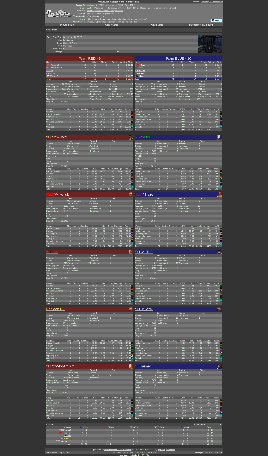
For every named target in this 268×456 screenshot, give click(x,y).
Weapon (50, 109)
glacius (113, 22)
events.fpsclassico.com (108, 13)
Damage (118, 109)
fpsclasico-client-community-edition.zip (158, 8)
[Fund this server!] (216, 20)
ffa (127, 22)
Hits (103, 109)
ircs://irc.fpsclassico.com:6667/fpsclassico (105, 10)
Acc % (127, 109)
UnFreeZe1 (92, 22)
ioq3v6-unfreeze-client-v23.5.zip (125, 8)
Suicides (123, 62)
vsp (114, 452)
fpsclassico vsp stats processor (117, 449)
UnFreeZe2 (103, 22)
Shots (110, 109)
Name (49, 62)
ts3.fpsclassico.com (95, 16)
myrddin (161, 449)
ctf (131, 22)
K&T (83, 62)
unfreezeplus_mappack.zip (212, 2)
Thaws (104, 62)
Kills (94, 62)
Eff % (130, 62)
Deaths (115, 62)
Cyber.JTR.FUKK (214, 452)
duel (135, 22)
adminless (91, 13)
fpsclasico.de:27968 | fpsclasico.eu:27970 (105, 5)
